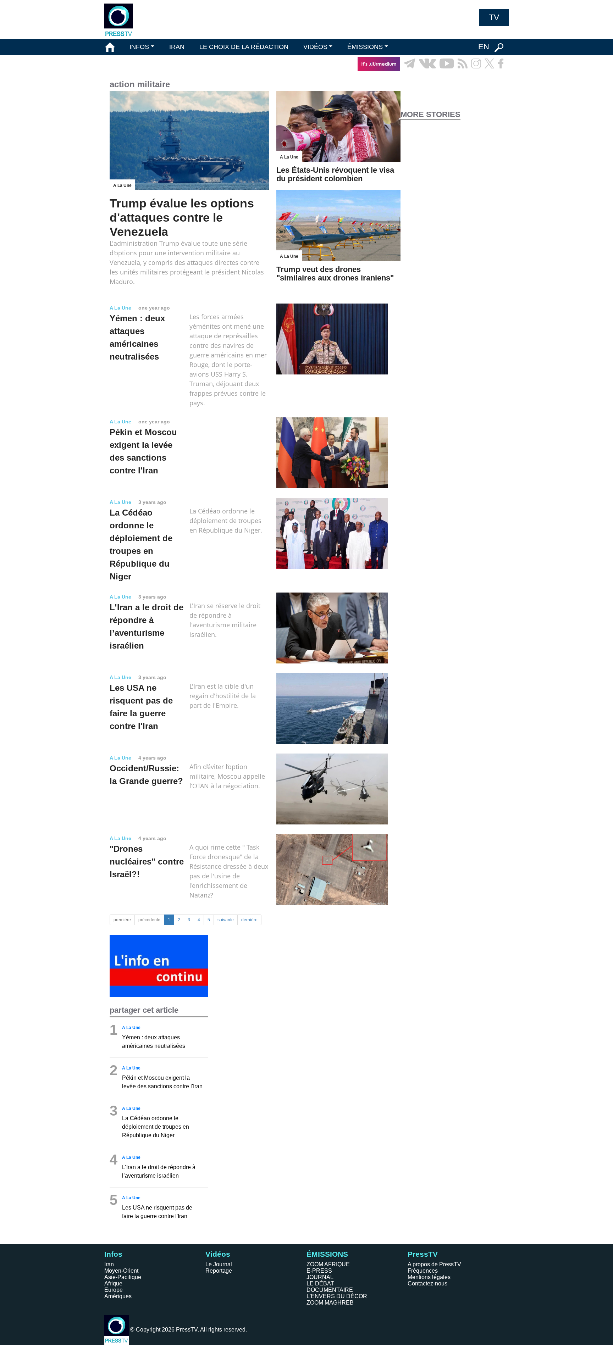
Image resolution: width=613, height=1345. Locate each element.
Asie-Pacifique (122, 1277)
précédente (149, 919)
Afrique (113, 1283)
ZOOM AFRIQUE (328, 1264)
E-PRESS (319, 1271)
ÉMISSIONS (365, 46)
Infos (113, 1254)
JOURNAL (319, 1277)
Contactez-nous (427, 1283)
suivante (225, 919)
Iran (109, 1264)
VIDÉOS (315, 46)
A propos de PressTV (434, 1264)
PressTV (423, 1254)
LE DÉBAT (320, 1283)
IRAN (176, 46)
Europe (113, 1290)
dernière (249, 919)
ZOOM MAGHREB (330, 1303)
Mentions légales (429, 1277)
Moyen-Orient (121, 1271)
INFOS (139, 46)
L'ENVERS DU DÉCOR (336, 1296)
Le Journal (218, 1264)
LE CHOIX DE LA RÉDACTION (243, 46)
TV (494, 17)
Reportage (218, 1271)
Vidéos (217, 1254)
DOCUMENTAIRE (329, 1290)
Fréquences (423, 1271)
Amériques (118, 1296)
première (122, 919)
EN (483, 46)
